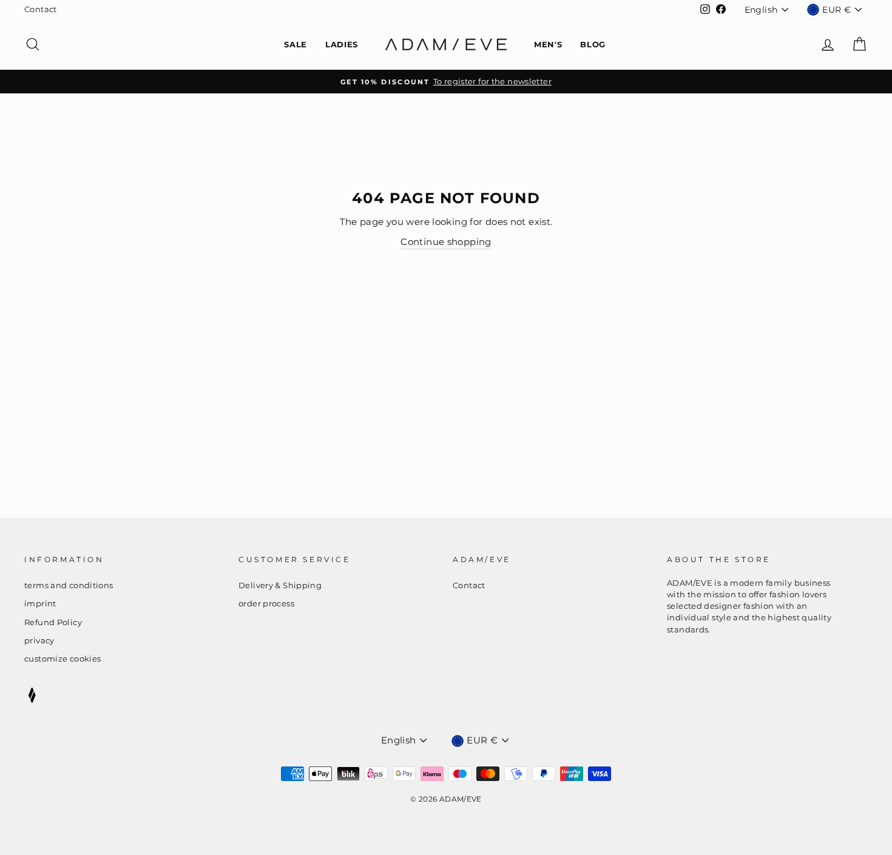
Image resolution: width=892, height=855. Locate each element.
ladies (341, 44)
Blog (593, 44)
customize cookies (62, 658)
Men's (548, 44)
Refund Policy (53, 622)
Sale (295, 44)
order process (266, 603)
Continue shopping (445, 241)
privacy (39, 640)
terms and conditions (68, 585)
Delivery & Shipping (280, 585)
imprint (40, 603)
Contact (40, 9)
